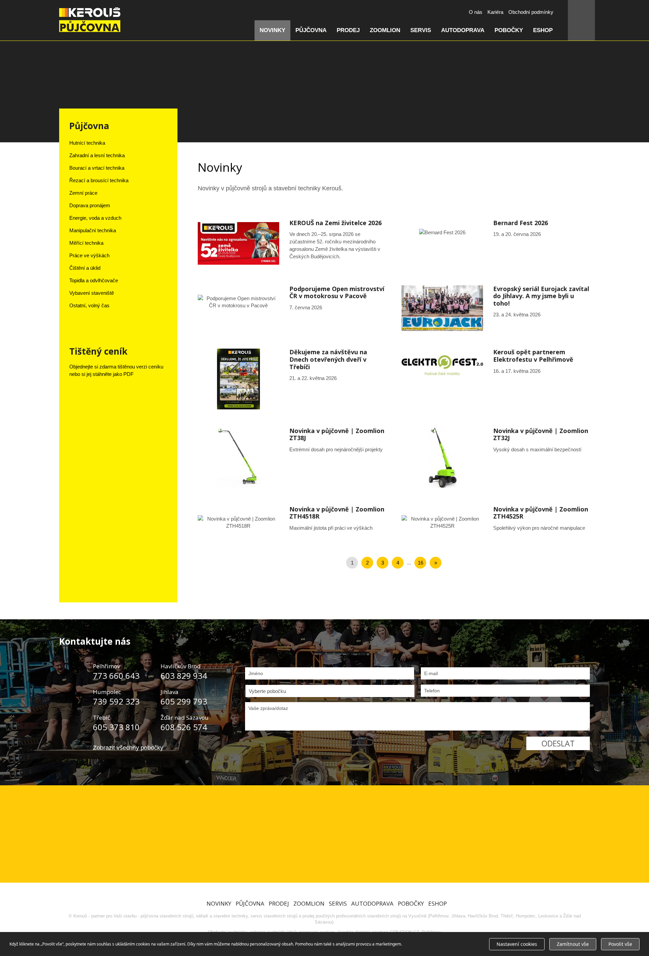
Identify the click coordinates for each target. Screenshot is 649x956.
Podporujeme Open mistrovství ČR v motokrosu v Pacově (292, 302)
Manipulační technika (92, 230)
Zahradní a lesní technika (97, 155)
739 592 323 (116, 701)
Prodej (348, 30)
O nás (475, 12)
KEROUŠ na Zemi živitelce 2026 (292, 243)
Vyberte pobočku (267, 691)
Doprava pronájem (89, 205)
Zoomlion (385, 30)
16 (420, 563)
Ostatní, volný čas (89, 305)
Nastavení (517, 944)
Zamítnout (573, 944)
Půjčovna (311, 30)
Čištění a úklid (84, 268)
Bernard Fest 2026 (496, 232)
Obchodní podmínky (530, 12)
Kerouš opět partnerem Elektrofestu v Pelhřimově (496, 365)
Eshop (543, 30)
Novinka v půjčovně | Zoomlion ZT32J (496, 457)
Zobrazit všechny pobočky (128, 747)
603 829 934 (184, 675)
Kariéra (495, 12)
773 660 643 (116, 675)
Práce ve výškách (89, 255)
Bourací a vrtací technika (96, 168)
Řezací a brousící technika (98, 180)
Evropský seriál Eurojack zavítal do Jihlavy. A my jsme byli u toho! (496, 308)
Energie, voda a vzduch (95, 218)
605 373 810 (116, 727)
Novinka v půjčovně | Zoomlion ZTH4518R (292, 522)
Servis (420, 30)
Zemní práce (83, 193)
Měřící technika (86, 243)
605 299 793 (184, 701)
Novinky (272, 30)
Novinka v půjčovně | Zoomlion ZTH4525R (496, 522)
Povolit (620, 944)
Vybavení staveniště (91, 293)
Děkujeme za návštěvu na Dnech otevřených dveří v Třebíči (292, 379)
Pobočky (509, 30)
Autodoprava (462, 30)
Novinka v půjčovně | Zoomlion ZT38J (292, 457)
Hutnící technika (87, 143)
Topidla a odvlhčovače (93, 280)
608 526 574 (184, 727)
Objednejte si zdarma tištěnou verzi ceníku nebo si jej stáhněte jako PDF (116, 370)
